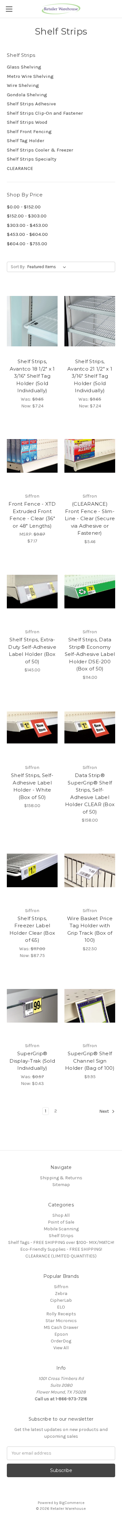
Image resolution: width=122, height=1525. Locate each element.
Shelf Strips (61, 1235)
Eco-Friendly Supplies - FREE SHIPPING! (61, 1249)
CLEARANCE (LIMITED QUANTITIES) (61, 1256)
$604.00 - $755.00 (27, 244)
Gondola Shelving (27, 95)
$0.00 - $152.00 (24, 207)
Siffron (61, 1286)
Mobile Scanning (61, 1229)
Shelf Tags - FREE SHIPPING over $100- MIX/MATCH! (61, 1242)
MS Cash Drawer (61, 1327)
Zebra (61, 1293)
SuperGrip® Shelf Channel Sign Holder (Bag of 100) (90, 1060)
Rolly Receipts (61, 1314)
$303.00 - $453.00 (27, 225)
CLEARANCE (20, 168)
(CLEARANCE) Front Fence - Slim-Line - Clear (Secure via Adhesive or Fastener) (90, 518)
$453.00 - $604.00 (27, 234)
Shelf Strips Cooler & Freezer (40, 150)
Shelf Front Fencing (29, 131)
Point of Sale (61, 1222)
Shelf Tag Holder (25, 140)
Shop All (61, 1215)
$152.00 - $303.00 (27, 216)
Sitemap (61, 1184)
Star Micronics (61, 1320)
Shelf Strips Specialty (31, 159)
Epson (61, 1334)
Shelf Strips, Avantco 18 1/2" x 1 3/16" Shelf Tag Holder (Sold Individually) (32, 376)
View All (61, 1348)
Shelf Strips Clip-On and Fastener (45, 113)
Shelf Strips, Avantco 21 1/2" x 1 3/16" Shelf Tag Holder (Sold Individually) (89, 376)
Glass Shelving (24, 67)
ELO (61, 1307)
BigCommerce (72, 1502)
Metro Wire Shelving (30, 76)
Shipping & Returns (61, 1178)
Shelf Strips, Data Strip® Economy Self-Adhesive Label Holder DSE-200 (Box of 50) (90, 654)
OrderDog (61, 1341)
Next (104, 1111)
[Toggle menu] (9, 9)
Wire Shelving (23, 85)
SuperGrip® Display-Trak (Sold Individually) (32, 1060)
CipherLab (61, 1300)
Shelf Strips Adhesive (31, 104)
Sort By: (18, 266)
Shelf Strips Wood (27, 122)
